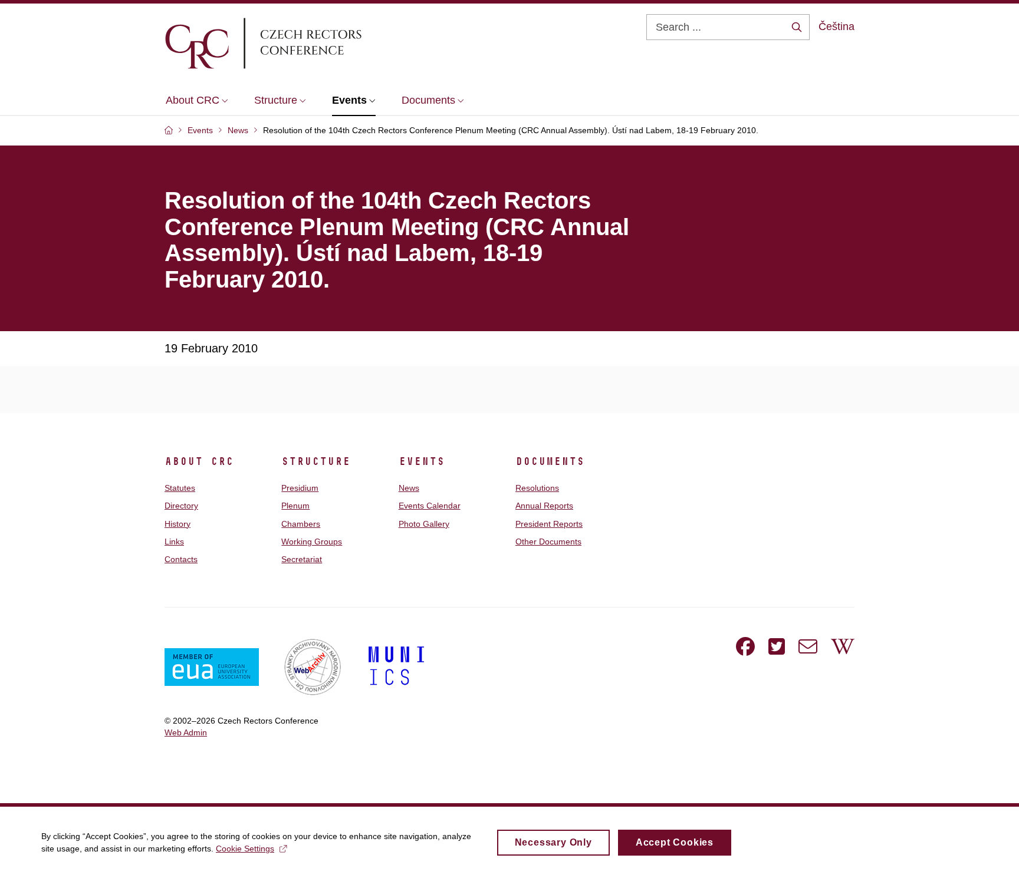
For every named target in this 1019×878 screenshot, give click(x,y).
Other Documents (548, 541)
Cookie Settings (245, 848)
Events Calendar (430, 505)
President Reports (549, 524)
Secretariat (301, 559)
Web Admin (186, 732)
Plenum (295, 505)
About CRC (199, 461)
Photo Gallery (424, 524)
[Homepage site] (298, 43)
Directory (181, 505)
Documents (549, 461)
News (409, 488)
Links (174, 541)
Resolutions (537, 488)
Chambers (300, 524)
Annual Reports (544, 505)
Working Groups (311, 541)
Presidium (299, 488)
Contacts (181, 559)
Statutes (180, 488)
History (177, 524)
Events (422, 461)
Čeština (836, 26)
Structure (315, 461)
